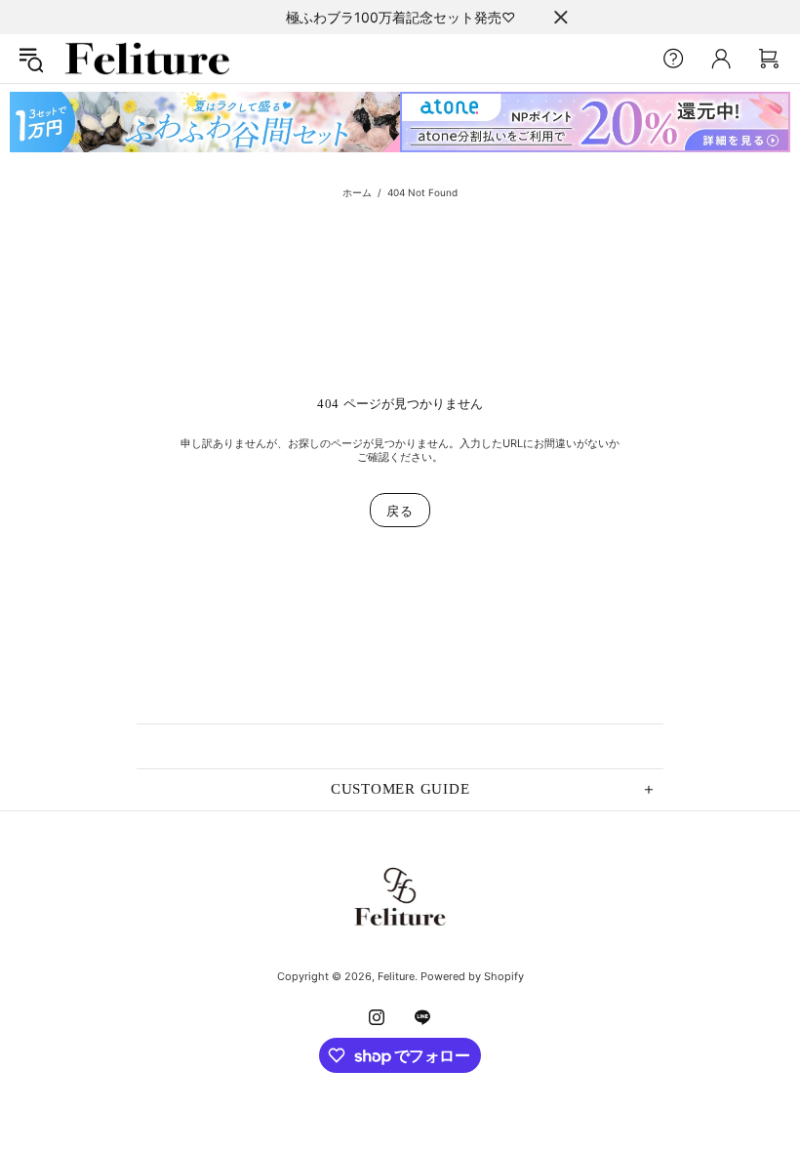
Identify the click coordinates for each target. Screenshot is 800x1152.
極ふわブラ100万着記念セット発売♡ (400, 17)
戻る (399, 510)
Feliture (147, 58)
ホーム (357, 192)
